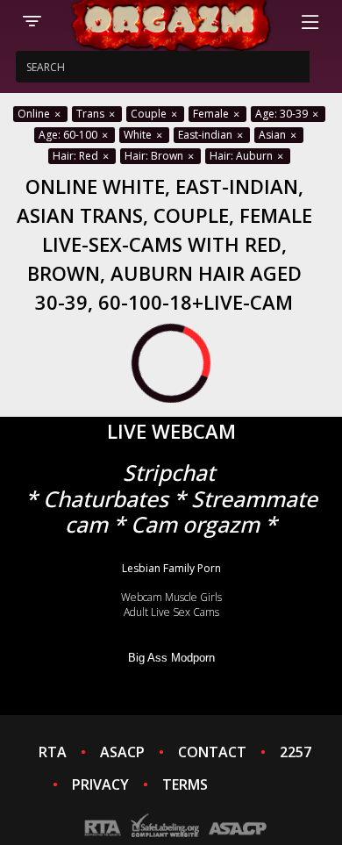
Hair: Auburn (242, 155)
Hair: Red (77, 155)
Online (35, 113)
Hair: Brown (155, 155)
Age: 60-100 (69, 134)
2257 (295, 752)
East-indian (206, 134)
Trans (91, 113)
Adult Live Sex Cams (171, 612)
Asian (274, 134)
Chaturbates (105, 498)
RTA (53, 752)
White (139, 134)
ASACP (122, 752)
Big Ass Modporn (171, 657)
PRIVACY (100, 784)
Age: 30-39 (282, 113)
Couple (150, 113)
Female (212, 113)
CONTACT (212, 752)
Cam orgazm (195, 524)
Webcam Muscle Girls (171, 597)
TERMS (185, 784)
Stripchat (169, 472)
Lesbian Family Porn (171, 568)
